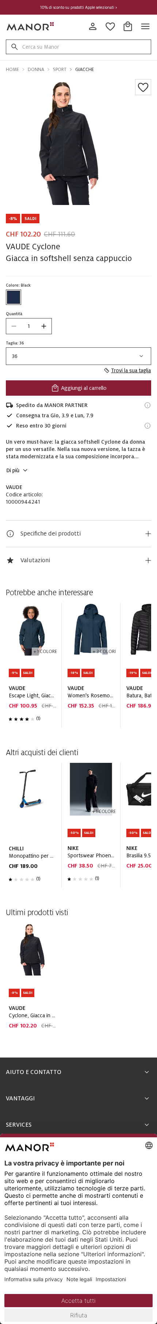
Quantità (14, 314)
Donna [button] (36, 69)
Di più (12, 470)
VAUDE (14, 487)
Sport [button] (59, 69)
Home (12, 69)
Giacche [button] (84, 69)
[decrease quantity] (14, 326)
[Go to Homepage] (30, 26)
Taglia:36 (15, 343)
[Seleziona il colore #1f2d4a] (13, 297)
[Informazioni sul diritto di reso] (147, 425)
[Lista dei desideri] (143, 87)
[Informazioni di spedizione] (147, 405)
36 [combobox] (15, 356)
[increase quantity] (43, 326)
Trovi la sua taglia (131, 370)
